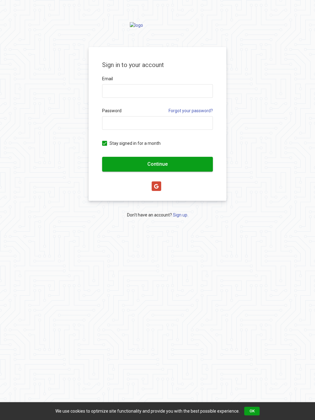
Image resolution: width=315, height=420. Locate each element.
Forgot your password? (191, 110)
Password (112, 110)
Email (107, 78)
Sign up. (180, 214)
